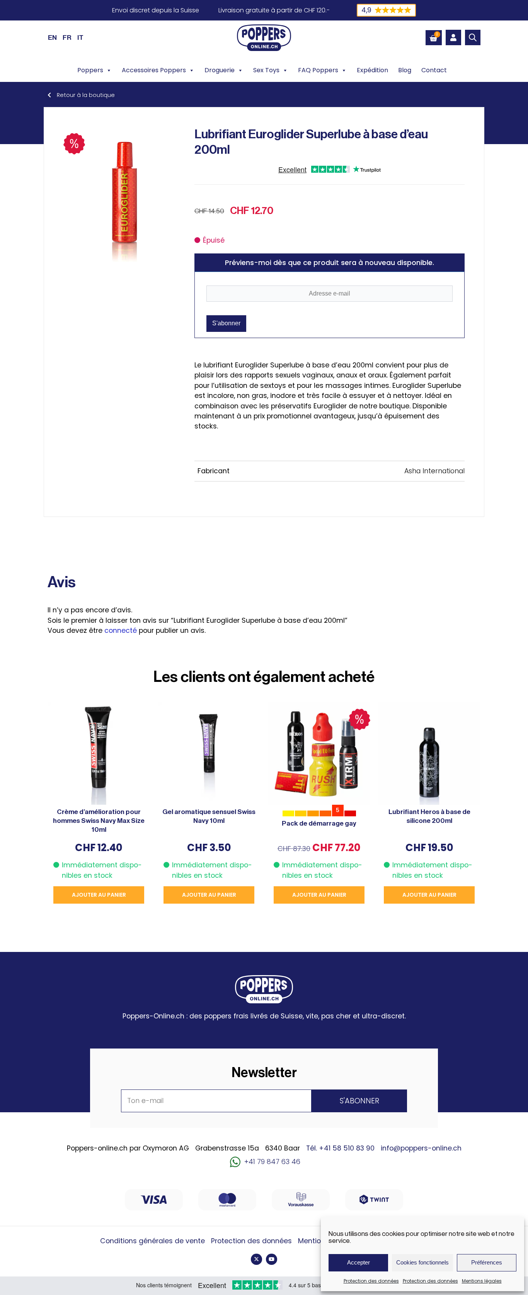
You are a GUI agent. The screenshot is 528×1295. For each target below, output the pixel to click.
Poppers (90, 70)
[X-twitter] (256, 1259)
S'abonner (226, 323)
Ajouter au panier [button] (99, 895)
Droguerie (219, 70)
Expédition (372, 70)
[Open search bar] (472, 37)
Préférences (486, 1262)
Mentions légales (482, 1281)
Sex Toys (266, 70)
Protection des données (371, 1281)
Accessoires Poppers (154, 70)
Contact (434, 70)
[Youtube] (271, 1259)
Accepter (358, 1262)
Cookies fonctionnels (422, 1262)
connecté (120, 630)
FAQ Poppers (318, 70)
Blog (404, 70)
